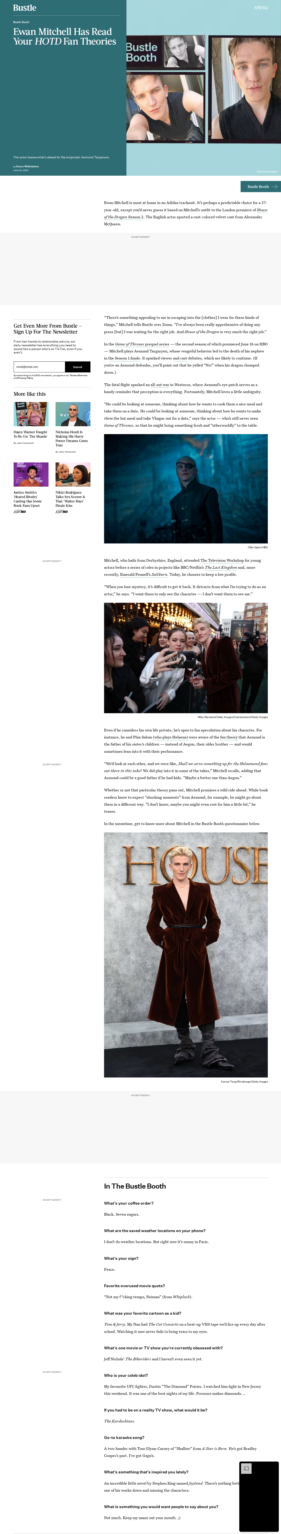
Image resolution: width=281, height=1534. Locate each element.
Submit (77, 367)
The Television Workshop (222, 560)
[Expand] (244, 1465)
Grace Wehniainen (27, 166)
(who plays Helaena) (170, 737)
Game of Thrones (130, 344)
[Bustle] (24, 7)
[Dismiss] (273, 1465)
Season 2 (135, 216)
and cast (180, 358)
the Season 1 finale (124, 358)
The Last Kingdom (221, 567)
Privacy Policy (25, 378)
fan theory (229, 737)
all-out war (160, 384)
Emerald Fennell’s (143, 574)
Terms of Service (78, 375)
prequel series (157, 344)
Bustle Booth (258, 186)
